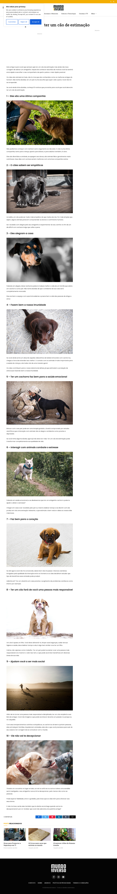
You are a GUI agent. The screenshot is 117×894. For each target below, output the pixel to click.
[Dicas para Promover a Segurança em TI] (15, 834)
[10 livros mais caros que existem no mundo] (39, 834)
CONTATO (31, 883)
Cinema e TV (83, 14)
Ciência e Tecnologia (68, 14)
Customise (12, 22)
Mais (93, 14)
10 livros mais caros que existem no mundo (37, 844)
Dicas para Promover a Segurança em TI (12, 844)
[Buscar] (113, 1)
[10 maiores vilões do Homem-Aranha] (64, 834)
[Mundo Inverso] (58, 7)
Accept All (35, 22)
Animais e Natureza (51, 14)
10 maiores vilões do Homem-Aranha (64, 844)
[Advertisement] (39, 48)
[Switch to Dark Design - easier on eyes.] (111, 1)
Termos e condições (80, 883)
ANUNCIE (47, 883)
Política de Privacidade (62, 883)
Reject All (24, 22)
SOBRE (40, 883)
